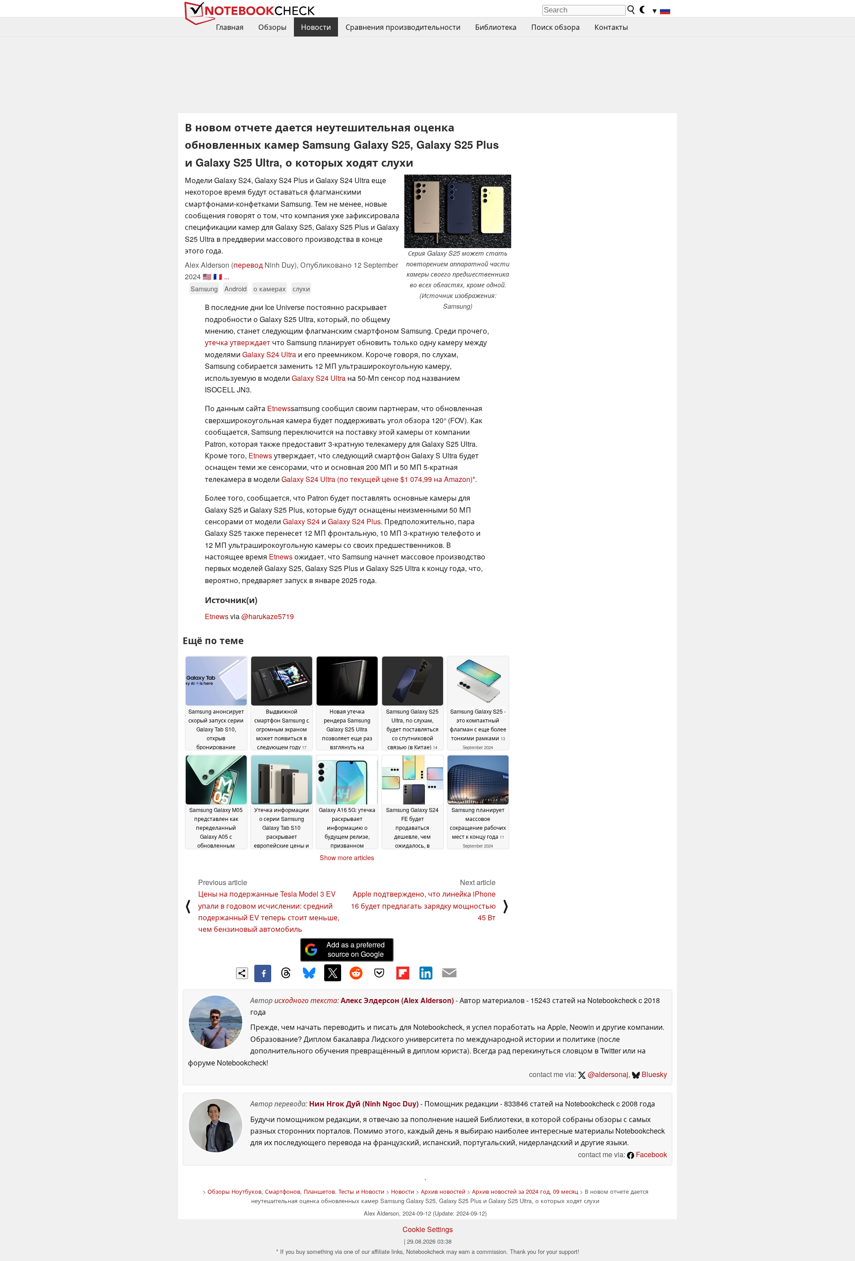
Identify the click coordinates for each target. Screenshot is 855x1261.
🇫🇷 (217, 276)
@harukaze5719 (267, 616)
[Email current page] (449, 973)
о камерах (269, 288)
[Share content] (242, 973)
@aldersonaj (607, 1074)
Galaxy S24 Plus (354, 521)
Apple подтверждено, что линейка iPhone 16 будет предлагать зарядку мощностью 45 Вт (423, 905)
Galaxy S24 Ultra (269, 354)
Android (235, 288)
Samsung (204, 288)
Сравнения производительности (403, 27)
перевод (248, 265)
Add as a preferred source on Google (355, 949)
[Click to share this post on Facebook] (262, 973)
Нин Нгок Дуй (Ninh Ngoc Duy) (364, 1103)
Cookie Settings (428, 1229)
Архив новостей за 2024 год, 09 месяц (525, 1191)
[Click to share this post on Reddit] (355, 972)
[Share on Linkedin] (425, 972)
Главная (230, 27)
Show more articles (347, 857)
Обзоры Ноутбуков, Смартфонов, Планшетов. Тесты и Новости (296, 1191)
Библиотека (496, 27)
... (226, 276)
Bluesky (653, 1074)
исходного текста (305, 1000)
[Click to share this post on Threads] (285, 973)
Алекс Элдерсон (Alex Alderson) (397, 1000)
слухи (301, 288)
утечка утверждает (237, 342)
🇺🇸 (207, 276)
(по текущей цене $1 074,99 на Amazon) (404, 479)
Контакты (611, 27)
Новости (316, 27)
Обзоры (272, 27)
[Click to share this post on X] (332, 972)
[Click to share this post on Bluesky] (309, 973)
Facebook (650, 1154)
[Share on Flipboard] (402, 972)
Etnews (279, 408)
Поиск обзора (555, 27)
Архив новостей (443, 1191)
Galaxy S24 (301, 521)
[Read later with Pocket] (379, 972)
